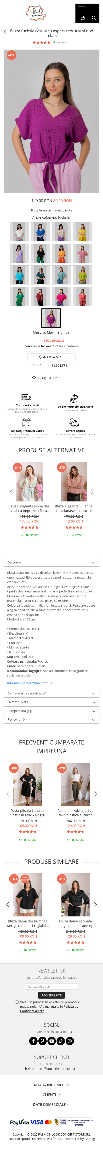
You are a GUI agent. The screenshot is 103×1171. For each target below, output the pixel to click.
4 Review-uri (61, 42)
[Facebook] (33, 1041)
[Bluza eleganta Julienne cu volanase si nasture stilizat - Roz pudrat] (73, 481)
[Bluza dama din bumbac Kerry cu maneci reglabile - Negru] (27, 894)
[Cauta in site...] (94, 18)
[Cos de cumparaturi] (83, 18)
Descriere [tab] (14, 562)
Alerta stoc (54, 357)
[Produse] (82, 9)
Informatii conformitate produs (29, 683)
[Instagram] (70, 1041)
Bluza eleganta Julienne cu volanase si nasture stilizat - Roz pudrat (74, 508)
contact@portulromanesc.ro (54, 1068)
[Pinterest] (42, 1041)
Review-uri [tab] (17, 719)
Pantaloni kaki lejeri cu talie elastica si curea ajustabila (75, 812)
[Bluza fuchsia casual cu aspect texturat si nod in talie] (51, 121)
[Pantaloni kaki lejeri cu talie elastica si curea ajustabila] (75, 784)
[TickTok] (61, 1041)
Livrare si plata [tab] (17, 702)
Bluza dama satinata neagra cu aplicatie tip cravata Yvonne (75, 923)
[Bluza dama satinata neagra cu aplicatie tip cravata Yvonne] (75, 894)
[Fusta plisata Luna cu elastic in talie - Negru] (27, 784)
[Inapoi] (3, 32)
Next (95, 126)
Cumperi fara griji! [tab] (19, 711)
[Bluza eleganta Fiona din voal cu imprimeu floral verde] (29, 481)
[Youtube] (51, 1041)
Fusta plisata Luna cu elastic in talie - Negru (27, 812)
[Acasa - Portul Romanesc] (36, 13)
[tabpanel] (51, 121)
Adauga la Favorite (49, 377)
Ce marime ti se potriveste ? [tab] (27, 693)
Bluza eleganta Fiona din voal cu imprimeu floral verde (29, 508)
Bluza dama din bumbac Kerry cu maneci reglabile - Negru (27, 923)
